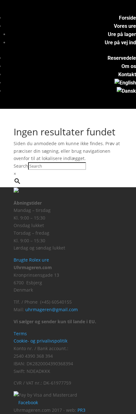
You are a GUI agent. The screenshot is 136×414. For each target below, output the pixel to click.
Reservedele (122, 58)
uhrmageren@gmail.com (51, 309)
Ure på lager (122, 34)
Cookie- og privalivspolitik (40, 341)
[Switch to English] (125, 83)
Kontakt (127, 74)
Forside (127, 18)
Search (21, 166)
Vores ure (125, 26)
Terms (20, 334)
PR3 (81, 410)
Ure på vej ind (120, 43)
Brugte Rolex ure (31, 260)
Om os (128, 66)
